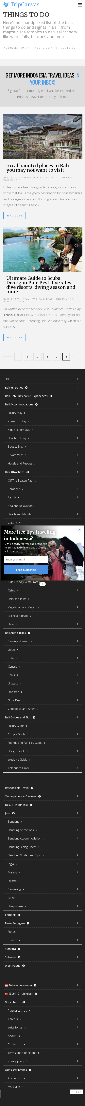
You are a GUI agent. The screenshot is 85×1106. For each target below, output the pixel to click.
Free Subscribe (26, 569)
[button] (31, 535)
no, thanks (26, 576)
